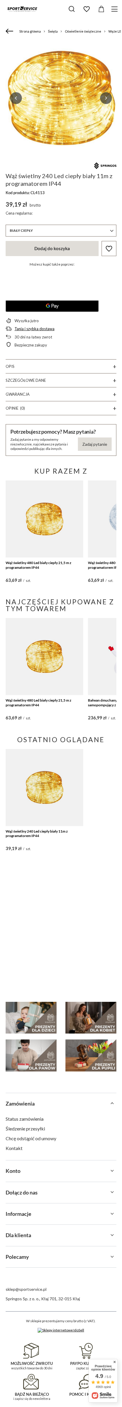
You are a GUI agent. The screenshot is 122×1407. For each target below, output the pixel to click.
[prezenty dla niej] (90, 1018)
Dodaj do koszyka (52, 248)
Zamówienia (20, 1103)
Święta (53, 31)
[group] (61, 98)
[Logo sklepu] (22, 9)
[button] (16, 98)
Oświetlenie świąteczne (83, 31)
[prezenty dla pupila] (90, 1055)
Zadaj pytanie (94, 444)
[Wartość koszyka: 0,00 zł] (101, 9)
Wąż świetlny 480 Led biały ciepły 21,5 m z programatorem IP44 (38, 565)
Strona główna (30, 31)
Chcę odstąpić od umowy (31, 1138)
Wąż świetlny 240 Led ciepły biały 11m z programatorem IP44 (37, 833)
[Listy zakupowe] (86, 9)
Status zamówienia (25, 1119)
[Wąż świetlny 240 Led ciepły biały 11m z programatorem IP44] (45, 787)
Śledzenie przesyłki (25, 1128)
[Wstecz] (10, 31)
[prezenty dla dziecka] (31, 1018)
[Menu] (115, 9)
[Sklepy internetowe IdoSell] (61, 1330)
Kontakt (14, 1148)
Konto (13, 1171)
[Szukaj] (71, 9)
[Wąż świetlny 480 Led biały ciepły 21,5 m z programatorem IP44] (45, 519)
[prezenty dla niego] (31, 1055)
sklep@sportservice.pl (26, 1289)
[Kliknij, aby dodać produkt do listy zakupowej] (109, 248)
